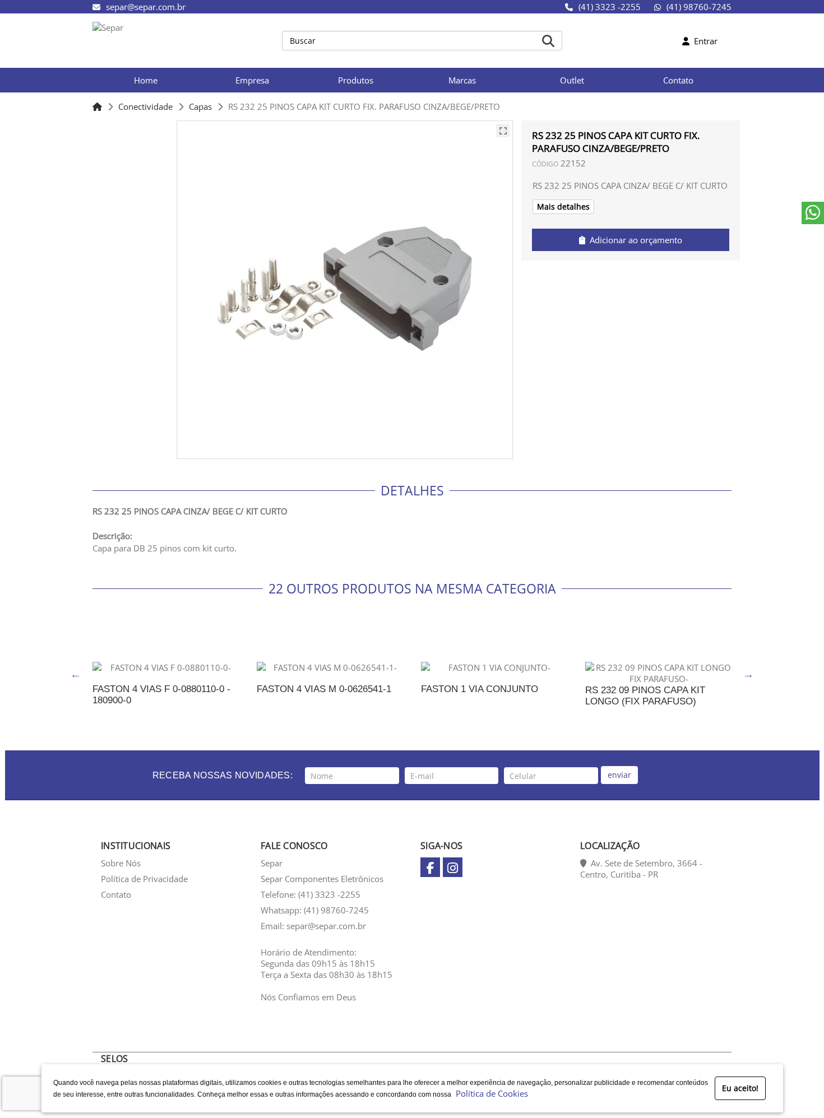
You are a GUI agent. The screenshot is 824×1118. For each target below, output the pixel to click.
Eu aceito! (740, 1088)
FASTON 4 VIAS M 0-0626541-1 (324, 689)
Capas (200, 106)
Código (545, 164)
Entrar (703, 41)
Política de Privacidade (144, 878)
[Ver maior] (503, 130)
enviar (619, 774)
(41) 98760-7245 (699, 6)
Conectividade (145, 106)
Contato (116, 894)
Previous (75, 674)
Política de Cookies (489, 1093)
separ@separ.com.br (146, 6)
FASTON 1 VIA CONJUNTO (479, 689)
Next (748, 674)
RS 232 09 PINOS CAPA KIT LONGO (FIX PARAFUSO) (645, 696)
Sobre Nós (121, 863)
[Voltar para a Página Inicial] (97, 106)
